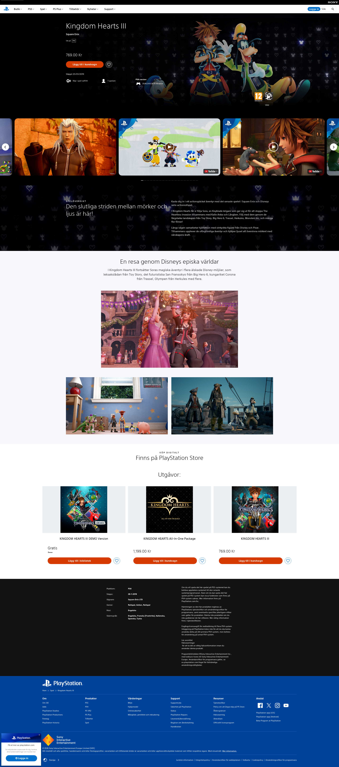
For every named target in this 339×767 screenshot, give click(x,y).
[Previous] (5, 147)
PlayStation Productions (52, 715)
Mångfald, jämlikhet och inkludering (143, 715)
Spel (42, 9)
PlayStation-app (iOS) (265, 713)
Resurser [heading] (218, 698)
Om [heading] (44, 698)
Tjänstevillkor (219, 703)
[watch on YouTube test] (210, 171)
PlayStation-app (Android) (267, 716)
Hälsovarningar (188, 643)
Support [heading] (175, 698)
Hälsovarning (219, 715)
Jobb (44, 707)
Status (173, 711)
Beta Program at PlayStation (268, 720)
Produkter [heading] (91, 698)
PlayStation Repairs (179, 715)
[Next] (333, 147)
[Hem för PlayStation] (6, 9)
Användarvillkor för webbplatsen (226, 760)
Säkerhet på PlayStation (181, 707)
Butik (17, 9)
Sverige (52, 760)
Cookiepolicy (257, 760)
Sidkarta (246, 760)
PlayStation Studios (50, 711)
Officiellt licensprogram (223, 722)
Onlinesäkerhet (134, 711)
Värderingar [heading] (135, 698)
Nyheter (91, 9)
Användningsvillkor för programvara (281, 760)
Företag (45, 718)
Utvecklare (217, 718)
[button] (169, 147)
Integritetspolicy (203, 760)
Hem (44, 690)
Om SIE (45, 703)
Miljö (130, 703)
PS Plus (57, 9)
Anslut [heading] (260, 698)
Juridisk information (184, 760)
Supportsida (176, 703)
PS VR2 (88, 711)
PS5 (30, 9)
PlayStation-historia (50, 722)
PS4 (86, 707)
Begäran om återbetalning (182, 722)
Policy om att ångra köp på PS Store (228, 707)
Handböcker (176, 726)
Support (108, 9)
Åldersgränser (219, 711)
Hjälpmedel (133, 707)
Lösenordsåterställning (181, 718)
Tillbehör (74, 9)
